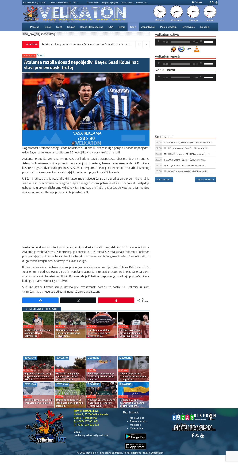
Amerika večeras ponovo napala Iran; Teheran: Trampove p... (101, 402)
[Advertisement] (85, 220)
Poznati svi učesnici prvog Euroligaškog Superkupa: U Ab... (131, 333)
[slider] (209, 42)
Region (71, 26)
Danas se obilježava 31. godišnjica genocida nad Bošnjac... (69, 402)
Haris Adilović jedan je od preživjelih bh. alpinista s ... (38, 402)
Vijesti (47, 26)
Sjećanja (204, 26)
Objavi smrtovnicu (205, 179)
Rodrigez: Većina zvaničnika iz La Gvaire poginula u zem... (132, 402)
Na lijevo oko (141, 3)
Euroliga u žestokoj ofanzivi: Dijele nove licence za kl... (99, 333)
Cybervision (157, 452)
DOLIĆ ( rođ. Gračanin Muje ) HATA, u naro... (185, 165)
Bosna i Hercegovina (91, 26)
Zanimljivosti (148, 26)
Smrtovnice (188, 26)
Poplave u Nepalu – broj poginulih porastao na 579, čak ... (37, 376)
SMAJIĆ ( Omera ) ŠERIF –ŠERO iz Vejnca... (185, 160)
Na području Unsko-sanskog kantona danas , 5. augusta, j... (133, 376)
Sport (133, 26)
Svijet (59, 26)
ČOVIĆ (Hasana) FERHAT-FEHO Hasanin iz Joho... (188, 142)
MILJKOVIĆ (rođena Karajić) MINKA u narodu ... (186, 171)
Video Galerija (127, 3)
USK (110, 26)
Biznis (121, 26)
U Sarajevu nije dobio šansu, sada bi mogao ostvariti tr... (68, 333)
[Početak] (159, 41)
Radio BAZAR (93, 3)
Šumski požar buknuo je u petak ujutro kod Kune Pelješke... (101, 376)
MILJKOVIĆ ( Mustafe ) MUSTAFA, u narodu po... (187, 154)
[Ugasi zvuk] (200, 41)
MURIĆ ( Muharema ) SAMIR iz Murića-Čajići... (186, 148)
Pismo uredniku (168, 26)
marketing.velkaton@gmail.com (91, 435)
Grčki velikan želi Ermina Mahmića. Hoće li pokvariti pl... (37, 333)
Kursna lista (136, 428)
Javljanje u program (110, 3)
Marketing (135, 424)
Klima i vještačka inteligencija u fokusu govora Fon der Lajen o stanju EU (78, 44)
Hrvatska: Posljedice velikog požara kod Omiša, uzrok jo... (67, 376)
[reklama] (85, 138)
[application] (185, 42)
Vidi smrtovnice (164, 179)
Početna (34, 26)
